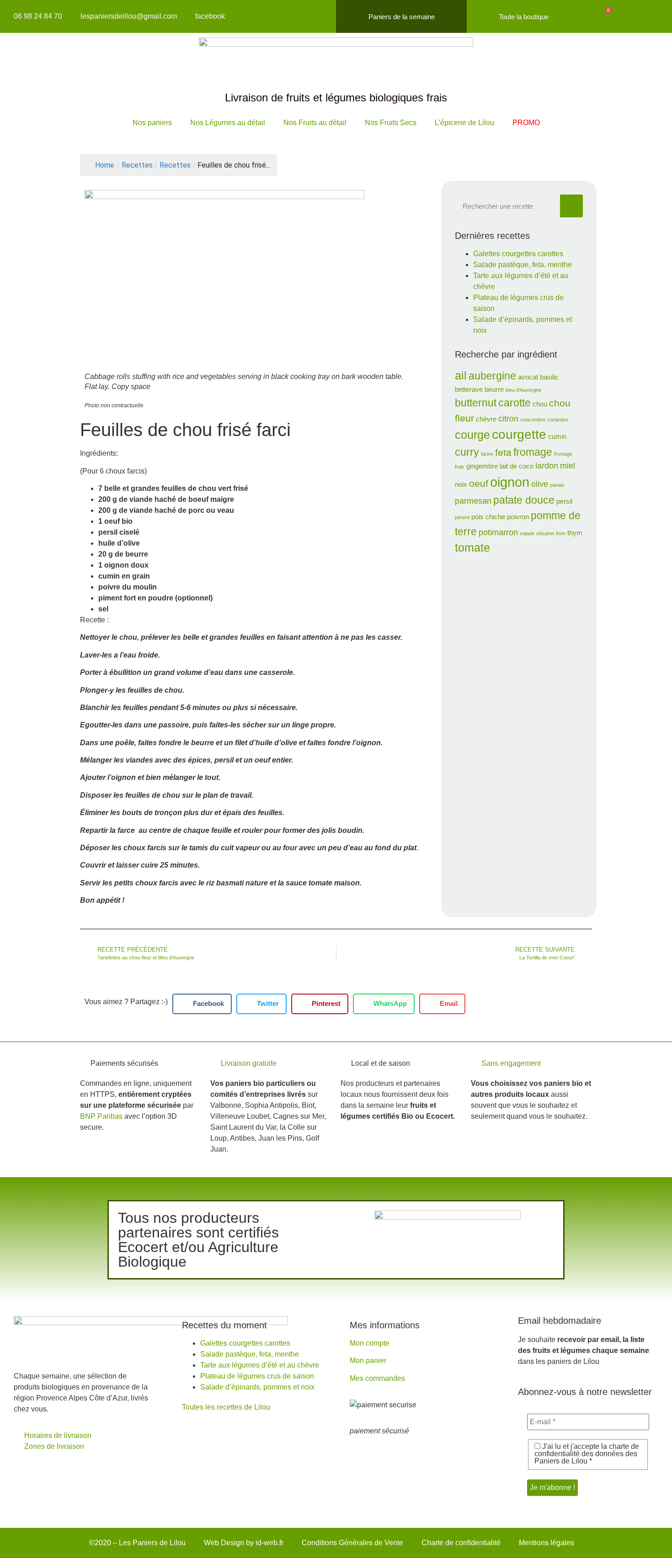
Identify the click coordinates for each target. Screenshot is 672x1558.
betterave (469, 389)
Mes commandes (377, 1378)
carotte (514, 403)
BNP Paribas (101, 1116)
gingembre (482, 466)
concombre (532, 419)
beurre (494, 389)
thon (560, 533)
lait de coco (516, 466)
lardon (546, 465)
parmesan (473, 500)
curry (467, 452)
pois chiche (488, 517)
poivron (518, 517)
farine (487, 454)
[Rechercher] (571, 206)
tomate (472, 548)
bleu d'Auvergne (523, 390)
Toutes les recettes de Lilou (226, 1407)
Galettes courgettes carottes (518, 254)
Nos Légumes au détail (227, 122)
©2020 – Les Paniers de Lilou (137, 1543)
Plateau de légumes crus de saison (257, 1376)
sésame (545, 533)
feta (503, 452)
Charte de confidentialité (461, 1543)
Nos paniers (152, 122)
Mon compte (369, 1343)
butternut (475, 403)
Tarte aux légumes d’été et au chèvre (259, 1365)
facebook (210, 16)
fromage (532, 452)
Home (104, 165)
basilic (549, 377)
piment (462, 517)
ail (461, 375)
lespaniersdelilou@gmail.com (128, 16)
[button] (202, 1004)
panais (557, 485)
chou (540, 404)
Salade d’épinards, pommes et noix (257, 1387)
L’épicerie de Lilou (464, 122)
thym (574, 533)
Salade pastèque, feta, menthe (522, 264)
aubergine (492, 376)
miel (567, 465)
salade (527, 533)
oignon (509, 482)
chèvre (486, 419)
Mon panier (368, 1360)
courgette (519, 434)
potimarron (498, 532)
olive (539, 484)
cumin (557, 436)
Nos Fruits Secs (390, 122)
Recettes (175, 165)
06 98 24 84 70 (38, 16)
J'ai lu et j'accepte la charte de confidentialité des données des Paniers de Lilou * (586, 1454)
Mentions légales (546, 1543)
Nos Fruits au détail (315, 122)
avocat (528, 377)
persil (564, 501)
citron (508, 418)
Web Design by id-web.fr (243, 1543)
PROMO (526, 122)
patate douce (524, 500)
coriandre (557, 419)
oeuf (478, 483)
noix (461, 484)
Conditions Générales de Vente (352, 1543)
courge (472, 435)
